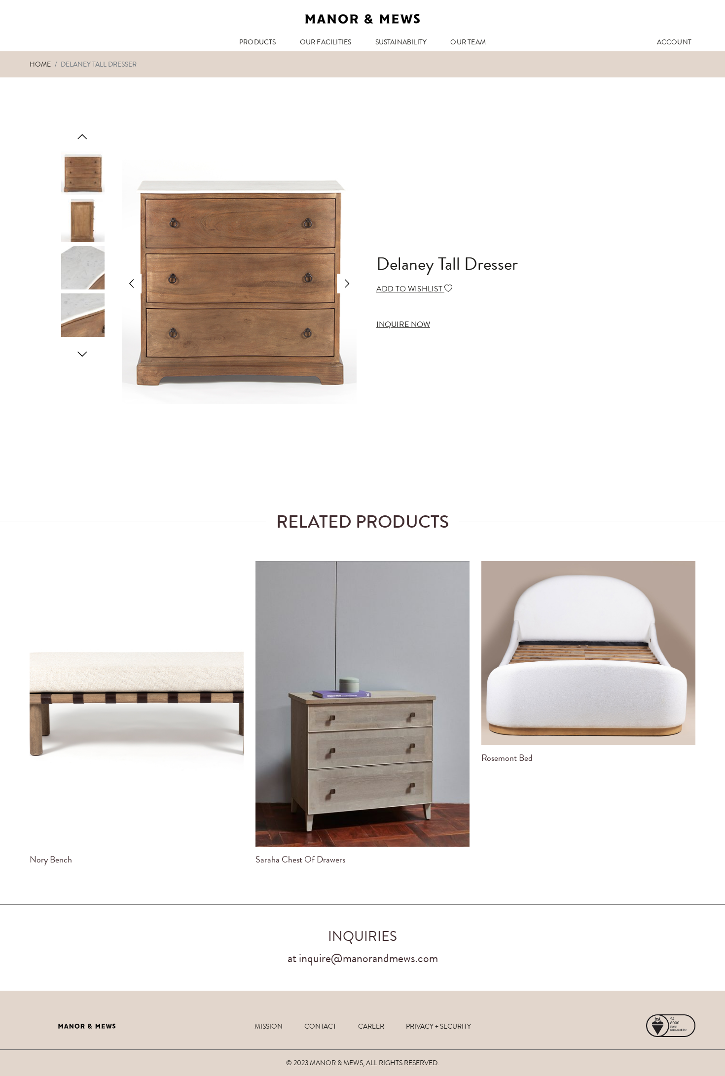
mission (268, 1026)
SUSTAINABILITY (401, 42)
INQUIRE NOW (403, 324)
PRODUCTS (257, 42)
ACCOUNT (674, 42)
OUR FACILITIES (326, 42)
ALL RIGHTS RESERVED (401, 1063)
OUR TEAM (468, 42)
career (371, 1026)
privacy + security (438, 1026)
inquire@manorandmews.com (368, 958)
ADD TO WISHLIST (410, 288)
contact (320, 1026)
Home (40, 64)
